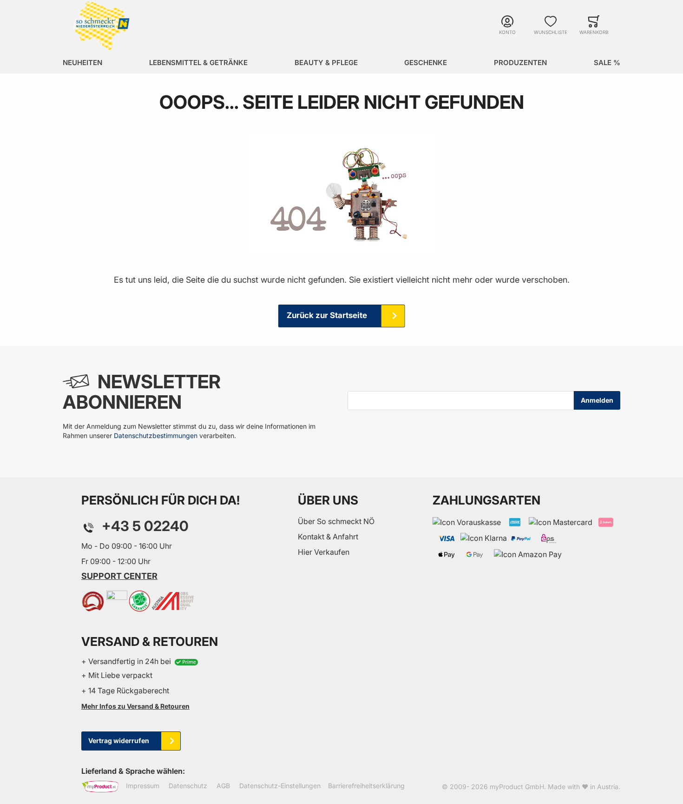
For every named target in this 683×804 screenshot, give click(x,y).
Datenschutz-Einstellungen (280, 786)
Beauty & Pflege (326, 62)
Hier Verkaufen (323, 552)
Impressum (142, 786)
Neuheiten (82, 62)
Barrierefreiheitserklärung (366, 786)
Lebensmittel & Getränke (198, 62)
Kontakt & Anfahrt (328, 536)
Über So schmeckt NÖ (336, 521)
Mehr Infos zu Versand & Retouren (135, 706)
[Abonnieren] (597, 400)
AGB (223, 786)
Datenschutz (188, 786)
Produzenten (520, 62)
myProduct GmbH (517, 787)
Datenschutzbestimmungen (155, 435)
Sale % (607, 62)
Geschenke (425, 62)
